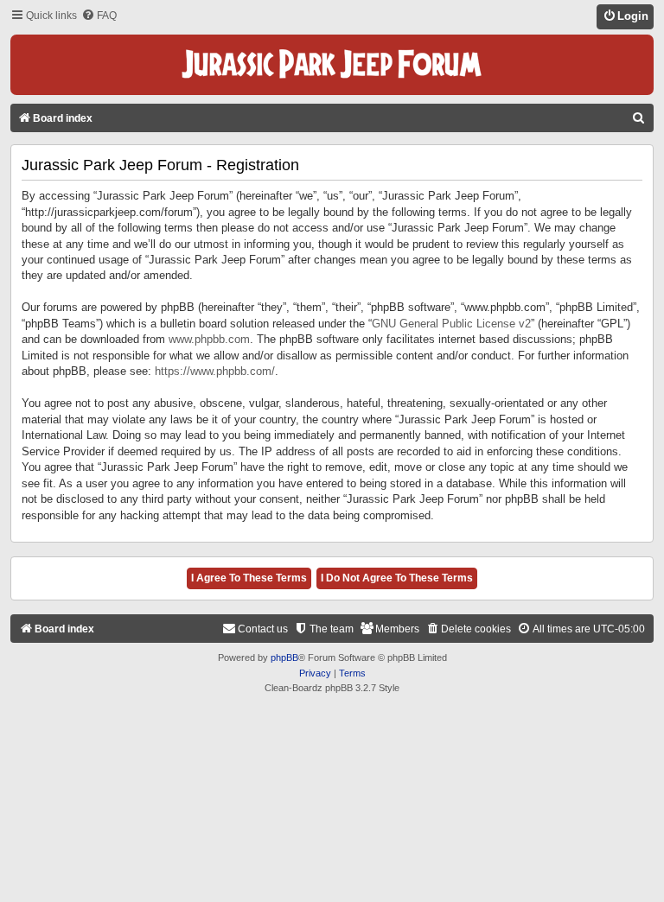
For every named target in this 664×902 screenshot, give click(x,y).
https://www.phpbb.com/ (215, 371)
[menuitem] (99, 16)
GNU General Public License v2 (451, 323)
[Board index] (332, 64)
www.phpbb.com (209, 339)
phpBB (284, 657)
